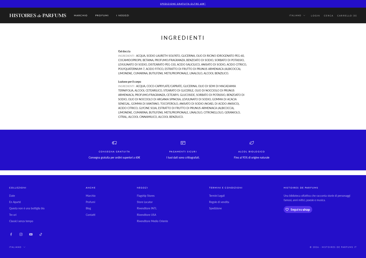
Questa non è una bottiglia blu (27, 208)
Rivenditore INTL (147, 208)
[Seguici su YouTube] (31, 234)
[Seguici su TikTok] (41, 234)
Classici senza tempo (21, 221)
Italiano (295, 15)
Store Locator (145, 202)
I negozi (122, 15)
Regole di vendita (219, 202)
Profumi (102, 15)
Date (12, 195)
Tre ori (12, 214)
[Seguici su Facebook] (11, 234)
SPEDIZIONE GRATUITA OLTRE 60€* (183, 3)
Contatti (90, 214)
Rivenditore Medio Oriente (152, 221)
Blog (88, 208)
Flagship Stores (146, 195)
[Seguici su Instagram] (21, 234)
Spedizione (215, 208)
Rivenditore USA (146, 214)
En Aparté (15, 202)
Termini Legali (217, 195)
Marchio (81, 15)
